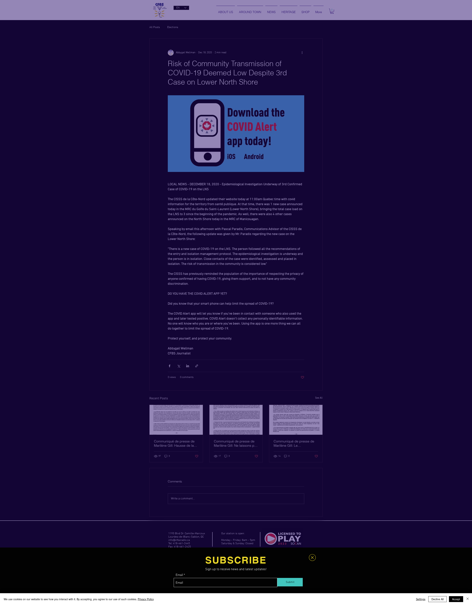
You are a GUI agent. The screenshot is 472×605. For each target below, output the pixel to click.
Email (179, 574)
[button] (312, 557)
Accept (456, 599)
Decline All (437, 599)
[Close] (467, 599)
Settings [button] (420, 599)
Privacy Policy (146, 599)
